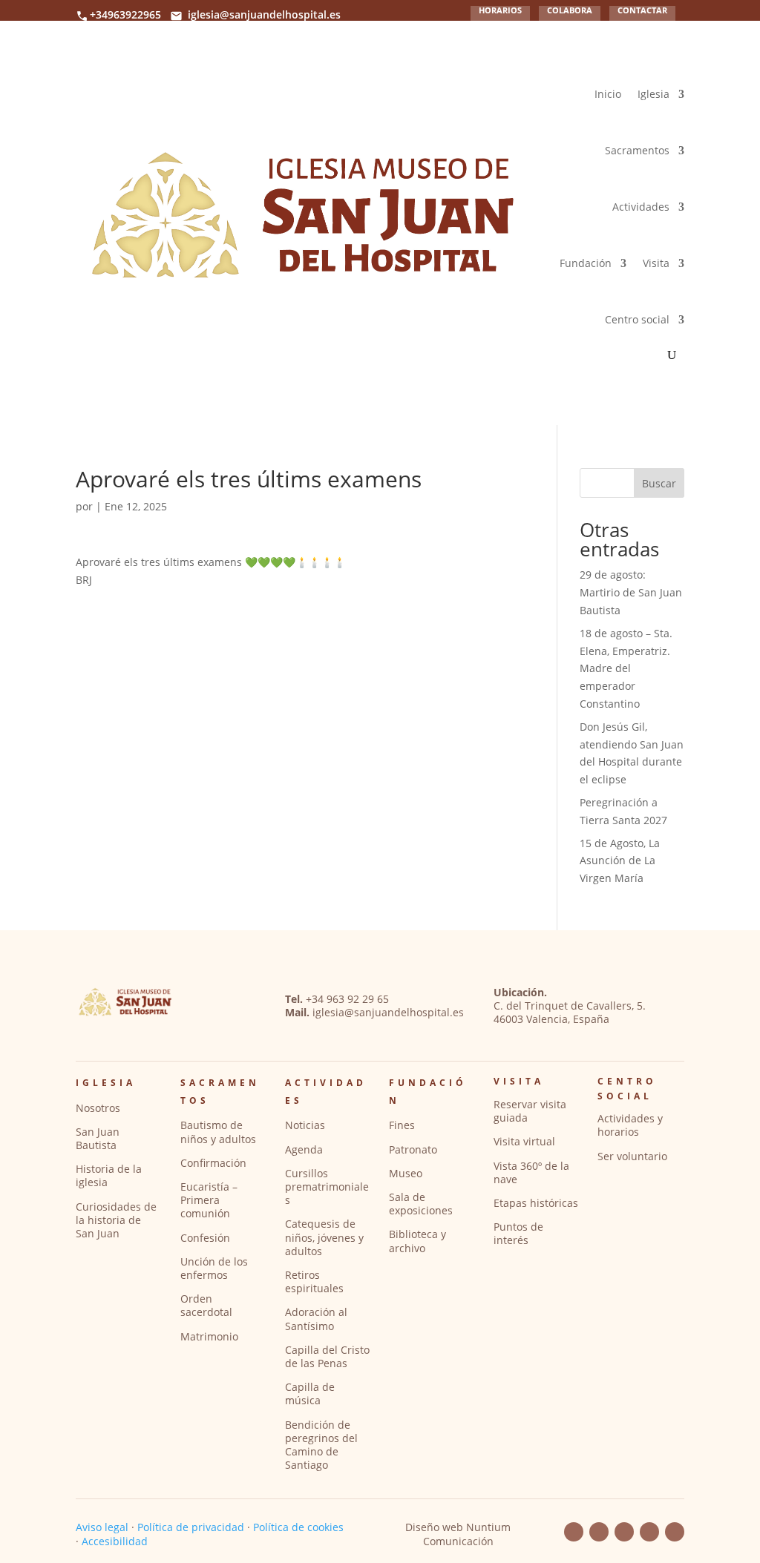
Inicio (607, 94)
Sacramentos (637, 150)
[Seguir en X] (674, 1531)
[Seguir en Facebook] (573, 1531)
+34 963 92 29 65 (347, 999)
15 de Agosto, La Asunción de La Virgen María (620, 861)
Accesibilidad (115, 1541)
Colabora (569, 11)
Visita (656, 263)
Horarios (500, 11)
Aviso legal (102, 1527)
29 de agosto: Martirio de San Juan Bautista (631, 592)
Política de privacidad (190, 1527)
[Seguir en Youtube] (599, 1531)
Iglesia (653, 94)
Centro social (637, 319)
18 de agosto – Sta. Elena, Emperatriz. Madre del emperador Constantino (626, 668)
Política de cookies (298, 1527)
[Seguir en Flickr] (624, 1531)
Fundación (586, 263)
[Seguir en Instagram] (649, 1531)
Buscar (659, 483)
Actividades (640, 207)
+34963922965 (125, 14)
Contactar (642, 11)
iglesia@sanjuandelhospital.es (264, 14)
